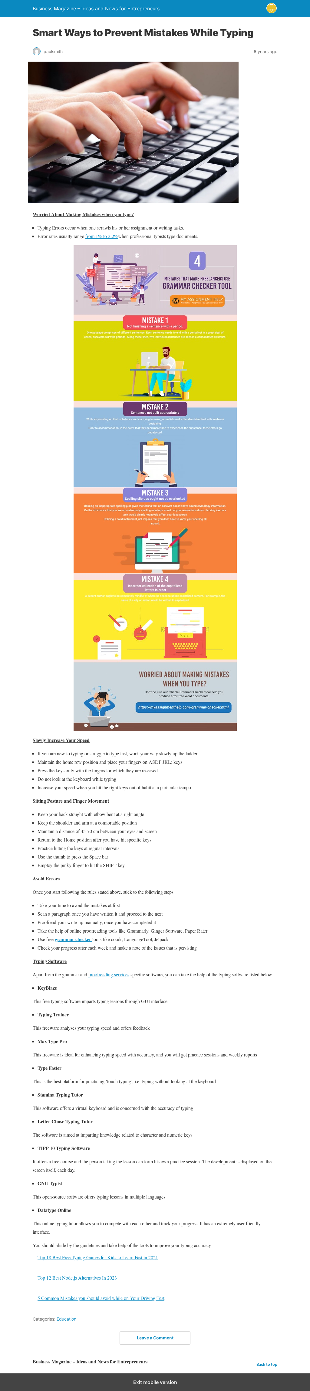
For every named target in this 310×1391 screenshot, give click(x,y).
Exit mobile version (155, 1382)
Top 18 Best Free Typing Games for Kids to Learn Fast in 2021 (98, 1257)
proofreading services (108, 974)
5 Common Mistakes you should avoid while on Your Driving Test (101, 1298)
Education (66, 1318)
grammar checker (73, 939)
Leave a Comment (155, 1337)
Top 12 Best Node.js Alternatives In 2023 (77, 1277)
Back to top (266, 1364)
